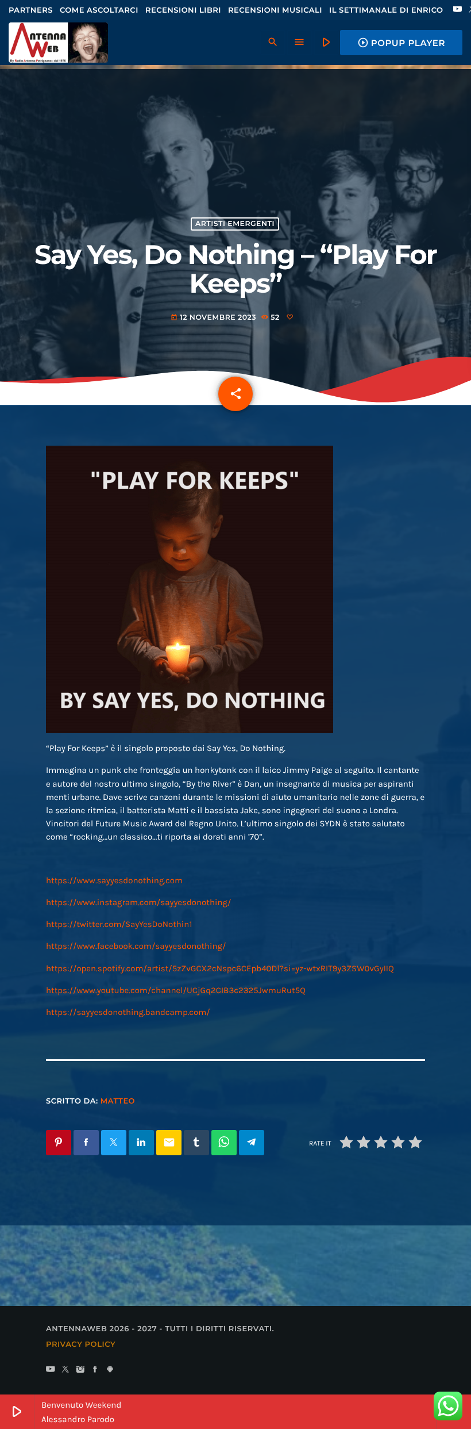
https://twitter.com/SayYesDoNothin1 (119, 924)
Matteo (118, 1101)
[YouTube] (457, 10)
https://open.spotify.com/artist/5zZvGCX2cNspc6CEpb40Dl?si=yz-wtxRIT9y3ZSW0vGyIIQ (220, 968)
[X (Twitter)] (65, 1370)
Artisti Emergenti (235, 224)
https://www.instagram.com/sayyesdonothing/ (138, 902)
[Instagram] (80, 1370)
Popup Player (401, 42)
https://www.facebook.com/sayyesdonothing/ (136, 946)
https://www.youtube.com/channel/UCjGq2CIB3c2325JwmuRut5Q (176, 990)
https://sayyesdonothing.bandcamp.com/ (128, 1012)
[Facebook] (95, 1370)
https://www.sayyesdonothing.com (114, 880)
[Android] (110, 1370)
